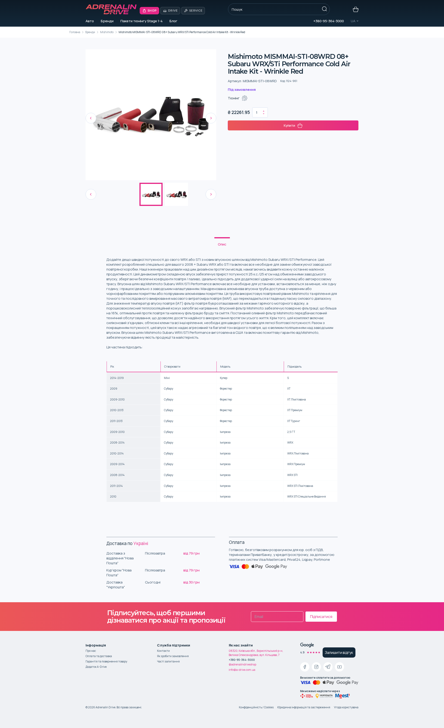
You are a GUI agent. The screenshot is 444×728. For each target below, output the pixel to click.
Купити (289, 125)
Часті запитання (168, 661)
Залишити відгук (339, 652)
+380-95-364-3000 (328, 21)
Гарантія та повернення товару (106, 661)
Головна (74, 32)
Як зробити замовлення (173, 656)
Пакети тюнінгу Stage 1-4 (141, 21)
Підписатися (321, 616)
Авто (90, 21)
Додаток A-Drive (96, 667)
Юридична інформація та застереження (303, 707)
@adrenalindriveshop (242, 664)
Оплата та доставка (99, 656)
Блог (173, 21)
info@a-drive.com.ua (242, 670)
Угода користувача (346, 707)
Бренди (107, 21)
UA (353, 21)
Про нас (91, 651)
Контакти (163, 651)
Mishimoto (107, 32)
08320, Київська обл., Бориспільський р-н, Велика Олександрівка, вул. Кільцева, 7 (256, 653)
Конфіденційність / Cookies (256, 707)
